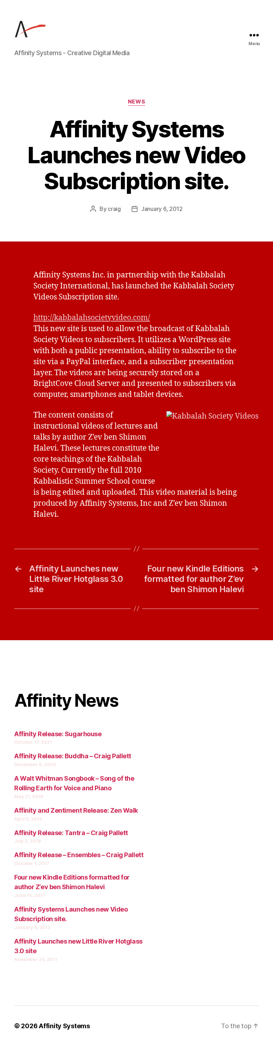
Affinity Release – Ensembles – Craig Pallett (78, 855)
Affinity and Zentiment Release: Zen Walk (76, 810)
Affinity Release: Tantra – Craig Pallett (71, 833)
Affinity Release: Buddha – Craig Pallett (72, 756)
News (136, 102)
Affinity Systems (64, 1026)
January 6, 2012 (162, 208)
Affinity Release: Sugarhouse (57, 734)
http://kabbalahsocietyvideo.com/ (91, 318)
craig (114, 208)
